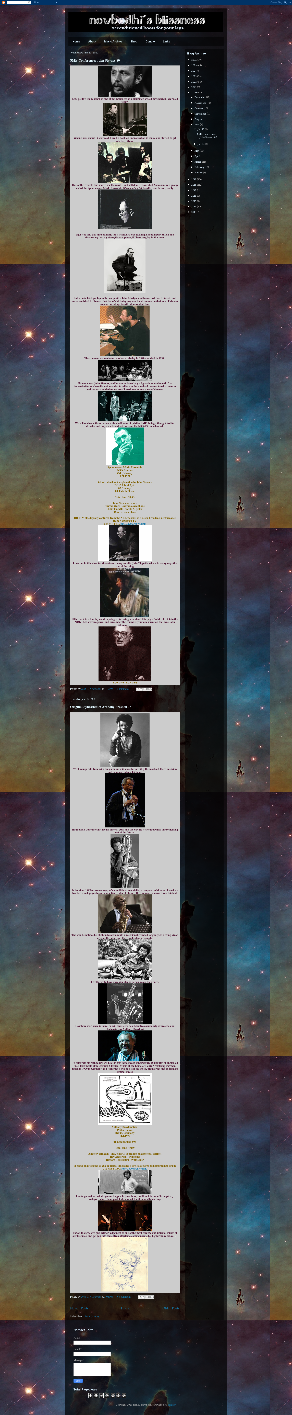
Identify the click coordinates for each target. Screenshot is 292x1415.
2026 (194, 60)
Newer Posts (79, 1307)
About (92, 41)
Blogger (172, 1405)
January (198, 172)
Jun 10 (201, 129)
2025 (194, 65)
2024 (194, 71)
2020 (194, 92)
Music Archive (113, 41)
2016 (194, 196)
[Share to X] (144, 689)
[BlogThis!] (141, 689)
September (200, 114)
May (197, 151)
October (199, 108)
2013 (194, 212)
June (197, 124)
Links (166, 41)
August (198, 119)
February (199, 167)
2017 (194, 190)
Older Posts (171, 1307)
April (197, 156)
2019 (194, 179)
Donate (150, 41)
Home (76, 41)
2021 (194, 87)
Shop (133, 41)
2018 (194, 185)
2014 (194, 206)
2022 (194, 82)
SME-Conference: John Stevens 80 (95, 60)
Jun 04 (201, 144)
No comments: (125, 1296)
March (198, 162)
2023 (194, 76)
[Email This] (137, 689)
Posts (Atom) (92, 1316)
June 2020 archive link (133, 524)
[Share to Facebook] (147, 689)
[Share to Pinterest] (150, 689)
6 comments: (124, 688)
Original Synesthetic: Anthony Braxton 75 (100, 706)
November (200, 103)
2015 (194, 201)
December (200, 97)
